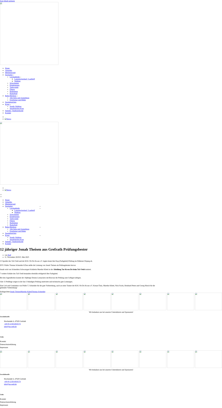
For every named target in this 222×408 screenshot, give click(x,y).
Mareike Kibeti (26, 292)
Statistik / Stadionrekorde (14, 111)
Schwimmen (14, 83)
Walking (17, 81)
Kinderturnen (14, 85)
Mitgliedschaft (10, 73)
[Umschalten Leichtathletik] (40, 208)
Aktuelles (8, 70)
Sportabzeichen (10, 102)
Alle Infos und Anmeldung (19, 98)
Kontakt (8, 113)
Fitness (12, 89)
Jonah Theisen (15, 292)
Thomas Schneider (38, 292)
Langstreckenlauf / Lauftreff (24, 79)
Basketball (13, 94)
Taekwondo (14, 87)
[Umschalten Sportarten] (40, 206)
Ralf (9, 255)
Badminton (14, 91)
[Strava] (8, 119)
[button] (13, 75)
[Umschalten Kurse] (40, 235)
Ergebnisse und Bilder (18, 100)
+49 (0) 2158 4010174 (12, 324)
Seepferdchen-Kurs (17, 108)
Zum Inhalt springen (7, 1)
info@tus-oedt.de (10, 327)
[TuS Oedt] (29, 64)
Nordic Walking (15, 106)
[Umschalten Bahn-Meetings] (40, 227)
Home (7, 68)
